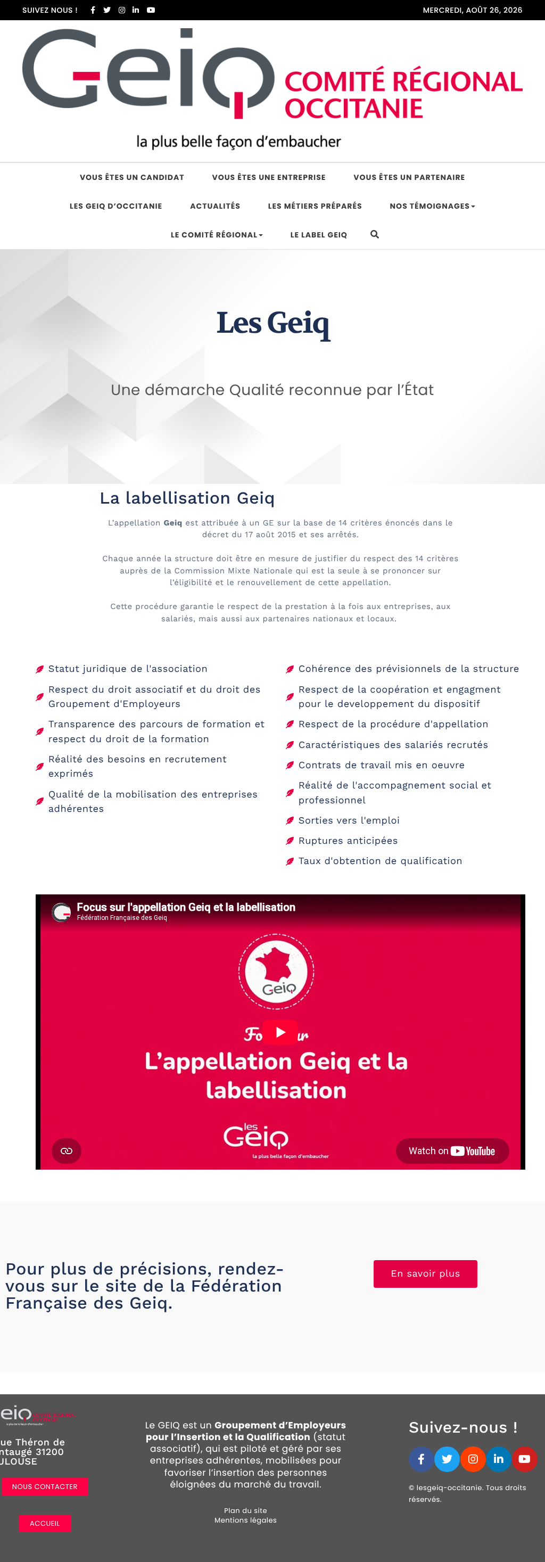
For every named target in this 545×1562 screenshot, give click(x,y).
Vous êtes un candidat (132, 177)
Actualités (215, 206)
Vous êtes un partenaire (409, 177)
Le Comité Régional (214, 234)
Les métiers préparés (315, 206)
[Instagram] (473, 1459)
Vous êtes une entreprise (269, 177)
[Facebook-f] (421, 1459)
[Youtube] (525, 1459)
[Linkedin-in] (498, 1459)
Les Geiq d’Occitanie (116, 206)
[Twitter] (447, 1459)
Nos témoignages (430, 206)
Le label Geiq (319, 234)
